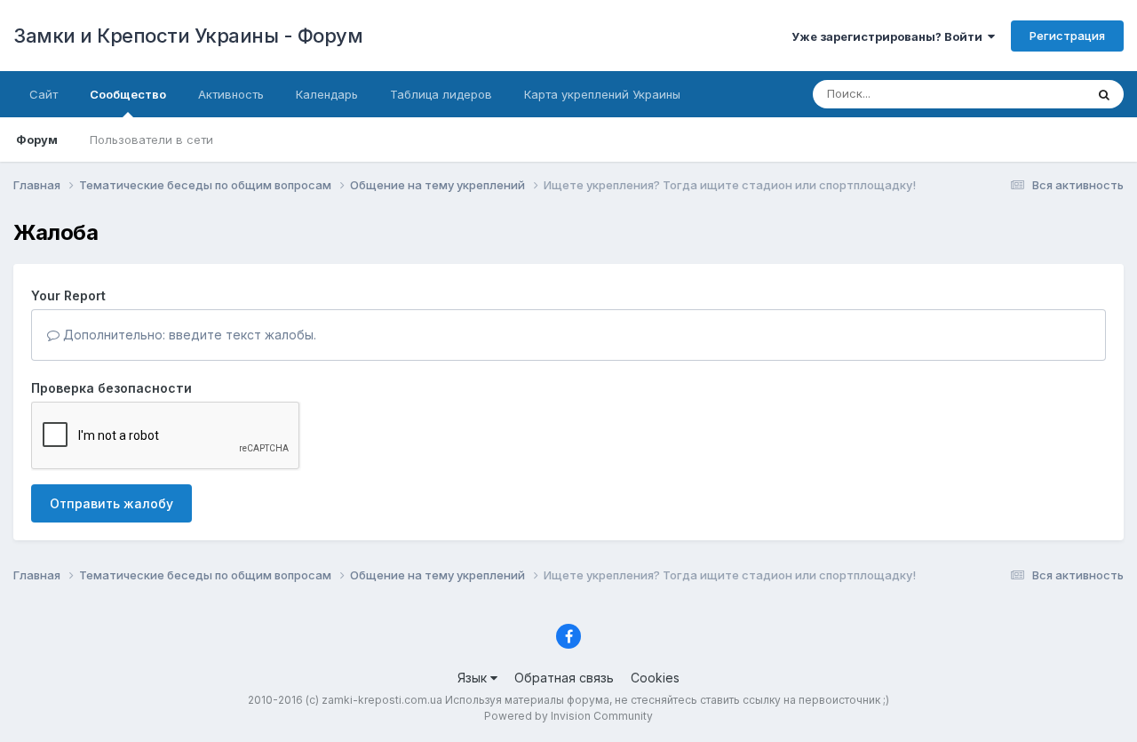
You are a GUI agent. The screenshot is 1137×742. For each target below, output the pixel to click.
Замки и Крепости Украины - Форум (187, 35)
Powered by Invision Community (568, 715)
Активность (231, 94)
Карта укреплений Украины (602, 94)
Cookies (655, 677)
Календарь (327, 94)
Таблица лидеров (441, 94)
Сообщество (128, 94)
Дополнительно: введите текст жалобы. (188, 334)
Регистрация (1067, 35)
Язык (473, 677)
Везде (1044, 93)
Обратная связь (564, 677)
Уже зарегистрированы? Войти (889, 36)
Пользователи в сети (151, 139)
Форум (37, 139)
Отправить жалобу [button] (111, 503)
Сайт (43, 94)
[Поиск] (1104, 94)
